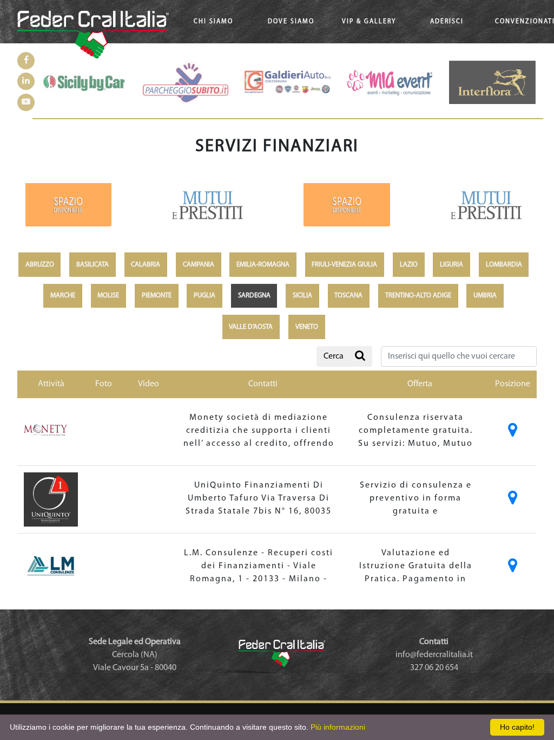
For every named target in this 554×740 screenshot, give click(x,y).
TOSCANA (348, 295)
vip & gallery (369, 21)
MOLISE (108, 295)
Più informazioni (338, 727)
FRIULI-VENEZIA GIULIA (344, 264)
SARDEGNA (254, 295)
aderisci (447, 21)
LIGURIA (451, 264)
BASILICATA (92, 264)
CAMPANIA (198, 264)
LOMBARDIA (504, 264)
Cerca (334, 356)
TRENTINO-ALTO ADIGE (418, 295)
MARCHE (62, 295)
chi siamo (213, 21)
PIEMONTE (157, 295)
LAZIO (409, 264)
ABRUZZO (39, 264)
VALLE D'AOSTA (251, 326)
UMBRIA (485, 295)
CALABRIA (145, 264)
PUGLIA (204, 295)
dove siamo (291, 21)
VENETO (306, 326)
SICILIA (302, 295)
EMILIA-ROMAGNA (262, 264)
